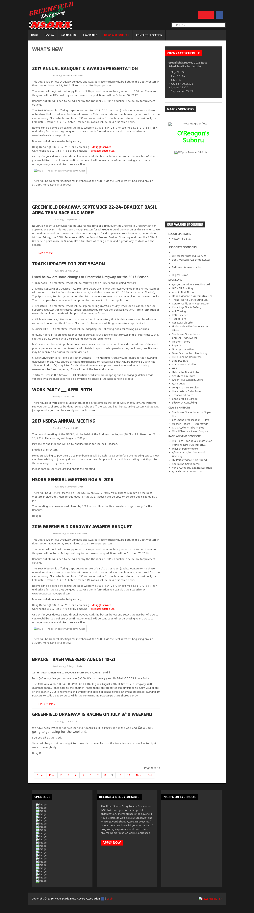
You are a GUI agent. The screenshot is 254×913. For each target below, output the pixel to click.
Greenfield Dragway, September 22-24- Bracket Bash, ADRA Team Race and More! (94, 210)
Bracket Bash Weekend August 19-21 (73, 659)
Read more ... (46, 253)
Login (110, 898)
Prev (52, 775)
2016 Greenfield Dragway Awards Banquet (82, 527)
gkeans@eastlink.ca (102, 150)
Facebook (102, 898)
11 (128, 775)
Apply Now (112, 843)
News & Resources (116, 35)
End (150, 775)
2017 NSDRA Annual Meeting (63, 421)
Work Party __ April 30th (62, 390)
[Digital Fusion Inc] (210, 898)
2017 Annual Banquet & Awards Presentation (85, 68)
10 (119, 775)
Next (139, 775)
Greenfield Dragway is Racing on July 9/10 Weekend (92, 714)
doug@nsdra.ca (101, 146)
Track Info (90, 35)
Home (34, 35)
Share (42, 75)
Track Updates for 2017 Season (68, 264)
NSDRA (49, 35)
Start (40, 775)
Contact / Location (149, 35)
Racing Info (68, 35)
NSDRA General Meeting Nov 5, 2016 (72, 480)
